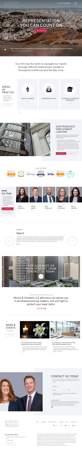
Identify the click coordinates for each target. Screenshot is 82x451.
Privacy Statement (64, 445)
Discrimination (49, 94)
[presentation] (9, 241)
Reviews (61, 422)
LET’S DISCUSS (7, 212)
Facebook (56, 425)
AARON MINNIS (33, 207)
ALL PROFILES (7, 208)
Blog (67, 422)
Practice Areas (53, 422)
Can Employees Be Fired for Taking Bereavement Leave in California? (31, 343)
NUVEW (38, 445)
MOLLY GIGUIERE (74, 207)
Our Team (43, 422)
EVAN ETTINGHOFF (48, 207)
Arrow (19, 210)
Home (37, 422)
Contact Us (41, 276)
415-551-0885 (64, 3)
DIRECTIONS (10, 443)
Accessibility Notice (57, 445)
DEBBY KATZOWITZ (61, 207)
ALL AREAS (7, 104)
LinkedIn (68, 425)
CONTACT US (41, 30)
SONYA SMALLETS (21, 207)
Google (75, 425)
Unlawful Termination (70, 94)
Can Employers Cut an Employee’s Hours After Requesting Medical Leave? (64, 343)
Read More (61, 153)
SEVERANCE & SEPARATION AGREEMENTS (28, 94)
